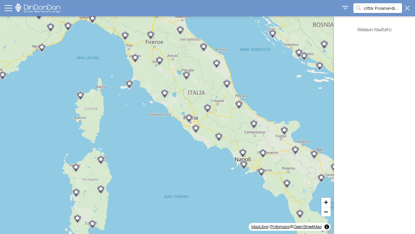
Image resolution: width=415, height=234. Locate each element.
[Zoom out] (326, 211)
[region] (167, 125)
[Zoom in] (326, 202)
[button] (304, 56)
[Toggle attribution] (327, 227)
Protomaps (280, 226)
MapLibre (259, 226)
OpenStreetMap (308, 226)
